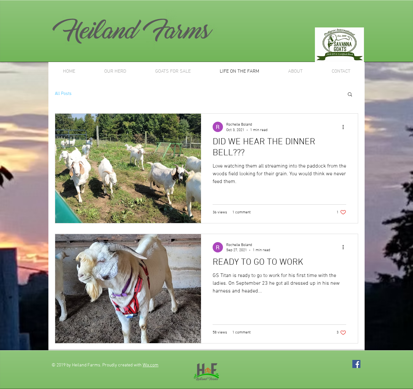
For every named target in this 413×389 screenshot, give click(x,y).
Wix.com (150, 365)
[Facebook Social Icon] (356, 364)
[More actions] (345, 127)
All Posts (63, 94)
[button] (350, 94)
